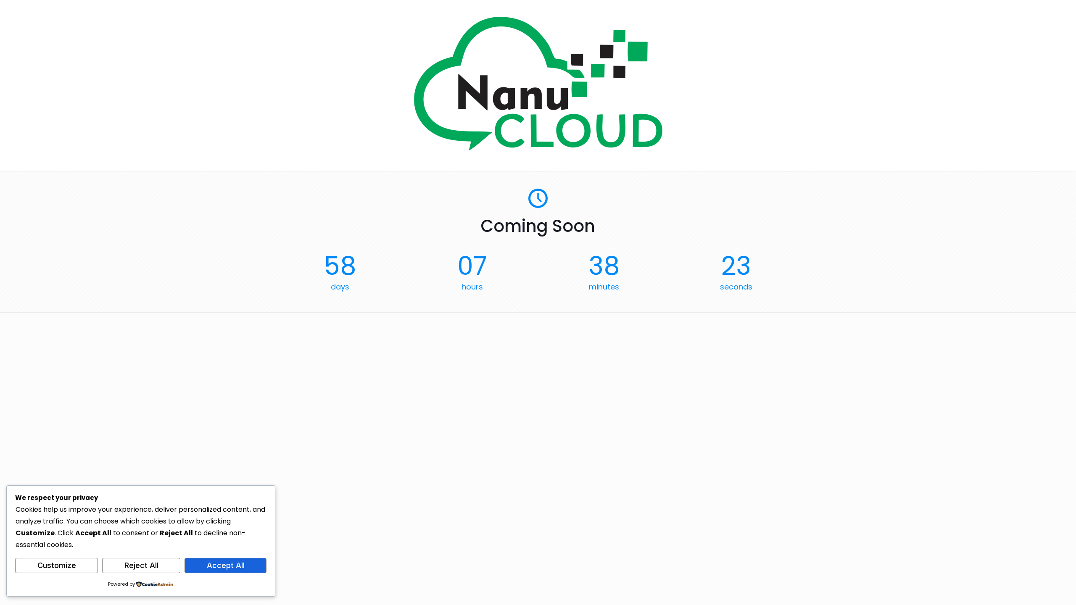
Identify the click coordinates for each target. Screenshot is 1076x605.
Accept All (226, 565)
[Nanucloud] (538, 148)
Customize (56, 565)
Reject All (141, 565)
